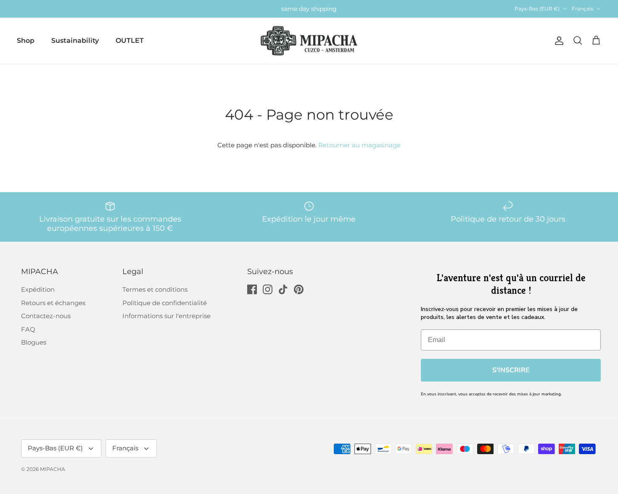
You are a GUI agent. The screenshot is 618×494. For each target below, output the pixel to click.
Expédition (38, 289)
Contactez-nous (46, 316)
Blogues (33, 342)
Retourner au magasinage (359, 145)
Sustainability (75, 40)
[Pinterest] (299, 289)
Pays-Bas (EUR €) (537, 8)
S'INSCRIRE (511, 370)
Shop (25, 40)
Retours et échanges (53, 303)
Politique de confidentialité (164, 303)
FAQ (28, 329)
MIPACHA (52, 469)
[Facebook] (252, 289)
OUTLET (130, 40)
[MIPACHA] (309, 41)
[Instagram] (267, 289)
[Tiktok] (283, 289)
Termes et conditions (155, 289)
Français (582, 8)
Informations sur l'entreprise (166, 316)
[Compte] (557, 41)
